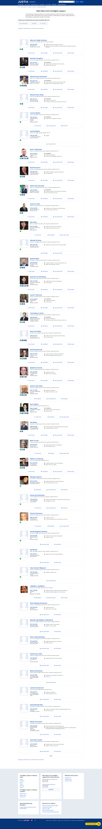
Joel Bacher (33, 550)
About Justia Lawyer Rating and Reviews (50, 812)
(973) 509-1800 (33, 535)
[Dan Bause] (24, 425)
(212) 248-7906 (33, 641)
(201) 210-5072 (33, 153)
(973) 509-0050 (33, 444)
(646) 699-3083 (33, 317)
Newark (21, 779)
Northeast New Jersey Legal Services (50, 779)
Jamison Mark (34, 258)
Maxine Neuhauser (36, 671)
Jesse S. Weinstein (36, 149)
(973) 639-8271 (33, 692)
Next (51, 755)
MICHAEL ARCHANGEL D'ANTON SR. (41, 620)
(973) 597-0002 (33, 572)
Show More (51, 789)
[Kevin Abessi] (24, 407)
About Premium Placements (48, 810)
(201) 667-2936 (33, 135)
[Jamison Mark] (24, 262)
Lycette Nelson (35, 131)
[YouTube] (25, 820)
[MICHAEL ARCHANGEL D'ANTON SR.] (24, 623)
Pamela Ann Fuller (36, 654)
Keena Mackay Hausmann (38, 603)
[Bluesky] (32, 820)
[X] (33, 820)
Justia (19, 6)
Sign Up (81, 1)
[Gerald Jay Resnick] (24, 353)
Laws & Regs (48, 4)
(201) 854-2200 (33, 44)
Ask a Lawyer (27, 4)
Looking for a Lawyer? (91, 823)
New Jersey (34, 6)
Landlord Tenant (68, 780)
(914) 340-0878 (33, 299)
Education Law (68, 777)
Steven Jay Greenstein (37, 495)
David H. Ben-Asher (36, 386)
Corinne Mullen (35, 113)
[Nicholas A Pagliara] (24, 61)
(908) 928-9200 (33, 426)
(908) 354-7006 (33, 517)
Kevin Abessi (34, 404)
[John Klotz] (24, 225)
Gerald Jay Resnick (36, 349)
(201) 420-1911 (33, 117)
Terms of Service (67, 820)
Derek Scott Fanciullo (37, 186)
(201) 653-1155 (33, 80)
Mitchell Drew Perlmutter (38, 76)
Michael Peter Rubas (37, 95)
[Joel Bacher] (24, 553)
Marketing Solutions (62, 4)
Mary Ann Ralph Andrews (38, 40)
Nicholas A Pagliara (36, 58)
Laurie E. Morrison (36, 295)
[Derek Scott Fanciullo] (24, 189)
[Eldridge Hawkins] (24, 480)
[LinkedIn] (24, 820)
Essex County (22, 796)
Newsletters (54, 4)
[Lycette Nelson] (24, 134)
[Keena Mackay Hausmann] (24, 606)
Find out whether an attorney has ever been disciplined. (28, 808)
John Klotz (33, 222)
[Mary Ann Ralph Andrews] (24, 43)
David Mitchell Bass (36, 705)
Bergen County (23, 795)
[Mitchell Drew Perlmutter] (24, 80)
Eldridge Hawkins (36, 477)
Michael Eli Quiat (35, 240)
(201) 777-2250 (33, 281)
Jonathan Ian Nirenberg (38, 277)
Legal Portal (54, 820)
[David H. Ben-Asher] (24, 389)
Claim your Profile (46, 808)
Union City (22, 785)
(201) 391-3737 (33, 335)
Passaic (21, 784)
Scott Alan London (36, 740)
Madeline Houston (36, 368)
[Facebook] (27, 820)
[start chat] (99, 824)
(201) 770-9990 (33, 590)
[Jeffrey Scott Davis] (24, 725)
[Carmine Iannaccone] (24, 691)
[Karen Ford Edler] (24, 334)
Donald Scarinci (35, 167)
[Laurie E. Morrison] (24, 298)
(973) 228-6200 (33, 372)
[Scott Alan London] (24, 743)
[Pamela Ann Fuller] (24, 657)
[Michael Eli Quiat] (24, 243)
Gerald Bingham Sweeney (38, 531)
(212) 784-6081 (33, 744)
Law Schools (42, 4)
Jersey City (22, 780)
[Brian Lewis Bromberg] (24, 640)
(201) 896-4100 (33, 171)
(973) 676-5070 (33, 481)
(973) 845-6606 (33, 262)
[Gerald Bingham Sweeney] (24, 535)
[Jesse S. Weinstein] (24, 152)
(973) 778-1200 (33, 226)
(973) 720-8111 (33, 554)
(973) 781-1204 (33, 353)
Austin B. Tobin (35, 204)
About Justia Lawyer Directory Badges (50, 805)
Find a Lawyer (21, 4)
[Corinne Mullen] (24, 116)
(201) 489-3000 (33, 709)
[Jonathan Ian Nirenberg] (24, 280)
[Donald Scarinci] (24, 171)
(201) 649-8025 (33, 726)
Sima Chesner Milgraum (38, 568)
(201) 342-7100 (33, 244)
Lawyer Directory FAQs (47, 807)
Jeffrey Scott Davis (36, 722)
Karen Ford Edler (35, 331)
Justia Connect (48, 820)
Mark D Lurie (34, 440)
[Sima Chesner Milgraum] (24, 571)
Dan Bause (33, 422)
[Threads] (30, 820)
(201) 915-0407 (33, 190)
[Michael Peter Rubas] (24, 98)
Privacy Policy (73, 820)
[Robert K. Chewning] (24, 462)
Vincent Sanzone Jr (36, 513)
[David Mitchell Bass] (24, 708)
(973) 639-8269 (33, 675)
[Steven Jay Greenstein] (24, 498)
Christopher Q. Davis (37, 313)
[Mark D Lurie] (24, 444)
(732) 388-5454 (33, 499)
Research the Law (34, 4)
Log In (77, 1)
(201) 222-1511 (33, 99)
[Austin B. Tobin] (24, 207)
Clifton (21, 782)
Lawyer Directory (24, 6)
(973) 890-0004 (33, 463)
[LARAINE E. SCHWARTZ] (24, 589)
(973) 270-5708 (33, 624)
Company (59, 820)
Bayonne (21, 787)
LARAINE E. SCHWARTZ (37, 586)
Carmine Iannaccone (37, 688)
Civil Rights (29, 6)
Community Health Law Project (48, 784)
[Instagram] (28, 820)
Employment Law (68, 779)
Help (62, 820)
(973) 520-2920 (33, 607)
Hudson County (23, 793)
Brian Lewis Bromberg (37, 637)
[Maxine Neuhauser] (24, 674)
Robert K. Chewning (36, 459)
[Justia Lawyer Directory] (23, 2)
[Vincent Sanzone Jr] (24, 516)
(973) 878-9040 (33, 208)
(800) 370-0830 (33, 408)
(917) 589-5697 (33, 658)
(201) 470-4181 (33, 62)
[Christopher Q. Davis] (24, 316)
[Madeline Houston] (24, 371)
